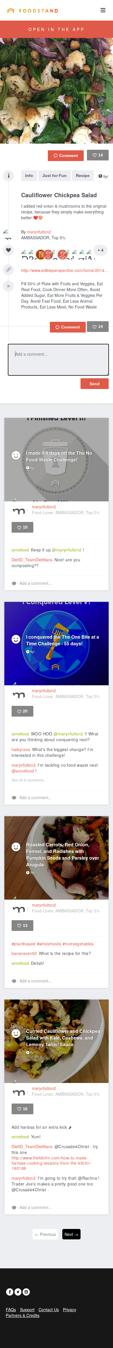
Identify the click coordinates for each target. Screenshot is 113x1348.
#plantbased (23, 943)
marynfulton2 (39, 232)
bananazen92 (24, 953)
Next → (71, 1234)
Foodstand (32, 10)
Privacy (69, 1309)
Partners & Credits (22, 1315)
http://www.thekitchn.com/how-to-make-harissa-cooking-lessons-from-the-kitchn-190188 (51, 1163)
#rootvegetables (78, 943)
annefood (20, 550)
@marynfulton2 (66, 549)
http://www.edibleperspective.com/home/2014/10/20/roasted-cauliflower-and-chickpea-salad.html (65, 270)
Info (29, 175)
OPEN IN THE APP (56, 29)
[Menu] (103, 10)
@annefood (23, 770)
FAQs (11, 1309)
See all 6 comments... (29, 780)
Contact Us (49, 1309)
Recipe (83, 175)
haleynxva (21, 749)
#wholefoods (49, 943)
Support (27, 1309)
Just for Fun (54, 175)
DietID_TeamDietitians (32, 559)
